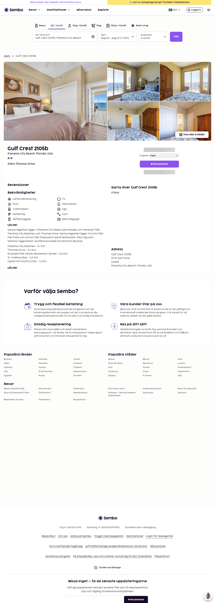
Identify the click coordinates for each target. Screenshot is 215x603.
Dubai (146, 371)
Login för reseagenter (159, 536)
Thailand (77, 367)
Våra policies (158, 546)
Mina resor (84, 10)
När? (103, 35)
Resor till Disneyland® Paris (16, 393)
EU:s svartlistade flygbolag (66, 546)
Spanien (8, 359)
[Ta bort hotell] (93, 37)
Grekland (77, 363)
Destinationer (57, 10)
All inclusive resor (116, 388)
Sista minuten (45, 388)
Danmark (43, 359)
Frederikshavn (184, 367)
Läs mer (12, 225)
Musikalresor (79, 399)
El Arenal (147, 375)
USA (6, 371)
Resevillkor (49, 536)
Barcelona (148, 363)
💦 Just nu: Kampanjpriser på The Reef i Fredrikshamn (159, 2)
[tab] (40, 25)
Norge (42, 375)
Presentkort (162, 556)
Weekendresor (80, 393)
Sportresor (148, 393)
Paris (180, 359)
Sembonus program (58, 556)
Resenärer (146, 35)
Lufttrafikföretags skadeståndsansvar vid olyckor (116, 546)
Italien (7, 363)
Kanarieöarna (80, 371)
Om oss (63, 536)
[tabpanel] (107, 37)
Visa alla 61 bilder (194, 135)
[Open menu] (208, 9)
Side (180, 375)
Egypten (8, 375)
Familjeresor (44, 399)
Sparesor (182, 393)
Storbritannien (45, 371)
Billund (146, 359)
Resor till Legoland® (187, 388)
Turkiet (76, 359)
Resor (33, 10)
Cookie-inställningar (110, 567)
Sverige (42, 367)
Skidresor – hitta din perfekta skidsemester (122, 394)
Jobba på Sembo (80, 536)
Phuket (146, 367)
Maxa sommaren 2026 (14, 388)
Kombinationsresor (152, 388)
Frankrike (43, 363)
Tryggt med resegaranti (109, 536)
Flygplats (144, 155)
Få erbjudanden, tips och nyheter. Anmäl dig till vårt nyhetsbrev (112, 556)
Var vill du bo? (42, 35)
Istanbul (112, 375)
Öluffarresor (45, 393)
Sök (176, 37)
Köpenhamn (184, 371)
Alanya (111, 359)
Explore (103, 10)
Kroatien (77, 375)
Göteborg (113, 371)
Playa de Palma (115, 363)
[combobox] (62, 38)
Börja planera (159, 164)
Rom (110, 367)
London (181, 363)
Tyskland (8, 367)
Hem (7, 56)
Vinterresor (78, 388)
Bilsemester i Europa (13, 399)
